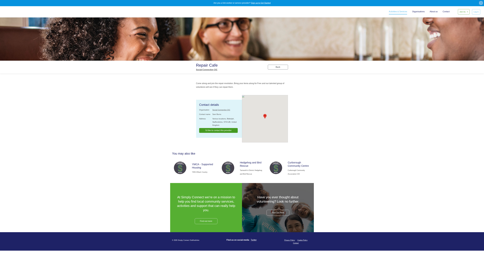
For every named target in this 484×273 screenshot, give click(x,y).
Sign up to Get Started (261, 3)
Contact (446, 11)
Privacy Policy (289, 240)
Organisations (418, 11)
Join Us (463, 12)
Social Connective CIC (206, 70)
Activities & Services (398, 11)
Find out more (206, 221)
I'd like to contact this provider (218, 130)
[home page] (12, 11)
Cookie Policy (302, 240)
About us (434, 11)
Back (278, 67)
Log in (476, 12)
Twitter (254, 240)
